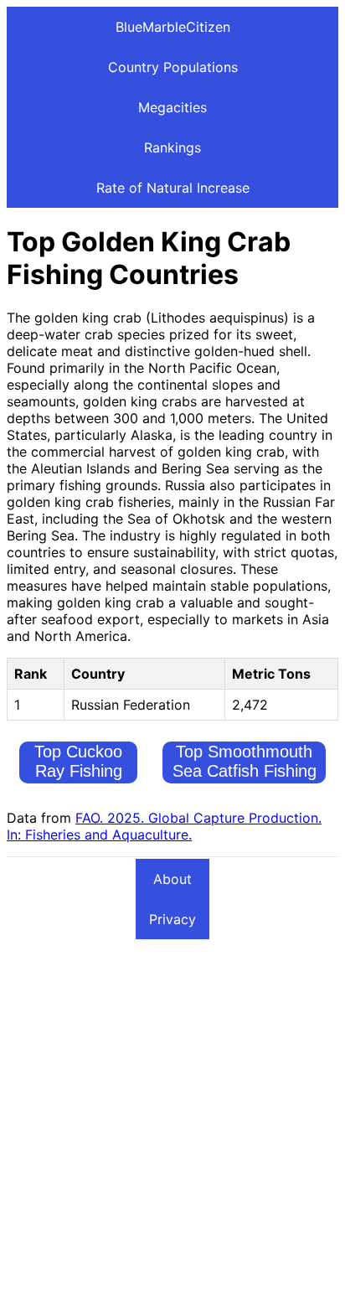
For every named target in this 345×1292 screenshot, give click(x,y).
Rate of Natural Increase (173, 187)
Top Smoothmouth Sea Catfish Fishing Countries (244, 770)
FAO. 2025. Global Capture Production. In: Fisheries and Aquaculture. (164, 826)
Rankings (172, 147)
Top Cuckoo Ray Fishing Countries (78, 770)
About (172, 879)
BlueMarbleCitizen (173, 26)
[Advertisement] (172, 1112)
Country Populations (173, 67)
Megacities (172, 107)
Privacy (172, 919)
